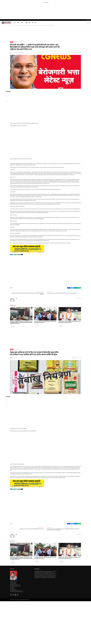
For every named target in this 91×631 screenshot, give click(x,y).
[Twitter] (7, 97)
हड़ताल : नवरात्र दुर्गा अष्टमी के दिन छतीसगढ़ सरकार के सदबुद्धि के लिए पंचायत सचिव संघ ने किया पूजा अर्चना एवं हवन (62, 293)
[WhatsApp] (7, 99)
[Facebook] (7, 94)
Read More (12, 562)
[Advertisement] (45, 11)
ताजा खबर (18, 22)
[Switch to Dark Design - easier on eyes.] (87, 22)
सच (13, 52)
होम (14, 22)
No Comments (22, 52)
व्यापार (32, 22)
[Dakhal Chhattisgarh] (6, 22)
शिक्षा (35, 22)
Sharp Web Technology (25, 599)
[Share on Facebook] (75, 52)
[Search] (89, 23)
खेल (29, 22)
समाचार (22, 22)
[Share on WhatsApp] (78, 52)
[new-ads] (27, 252)
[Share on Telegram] (80, 52)
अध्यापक (26, 22)
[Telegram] (7, 101)
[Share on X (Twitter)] (77, 52)
